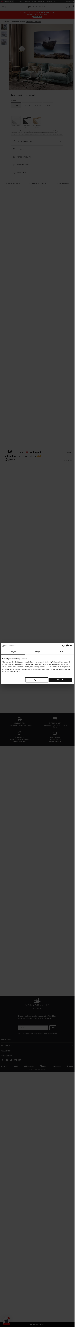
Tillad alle (60, 680)
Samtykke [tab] (13, 652)
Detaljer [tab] (37, 652)
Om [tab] (61, 652)
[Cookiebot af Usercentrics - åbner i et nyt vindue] (63, 645)
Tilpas (36, 680)
